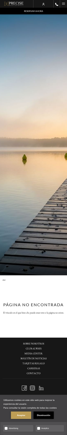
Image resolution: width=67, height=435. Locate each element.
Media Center (33, 353)
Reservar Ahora (33, 11)
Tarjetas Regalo (33, 363)
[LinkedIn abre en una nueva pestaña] (41, 387)
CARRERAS (33, 368)
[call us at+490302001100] (56, 4)
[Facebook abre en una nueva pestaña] (24, 387)
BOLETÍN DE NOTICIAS (34, 358)
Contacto (34, 373)
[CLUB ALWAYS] (43, 4)
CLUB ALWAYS (33, 348)
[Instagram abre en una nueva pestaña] (32, 387)
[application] (33, 415)
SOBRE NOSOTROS (33, 343)
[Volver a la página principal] (14, 4)
